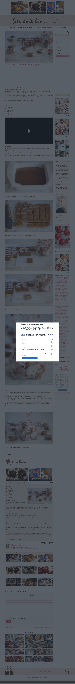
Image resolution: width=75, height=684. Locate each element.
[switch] (51, 342)
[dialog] (37, 342)
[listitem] (37, 339)
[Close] (56, 325)
